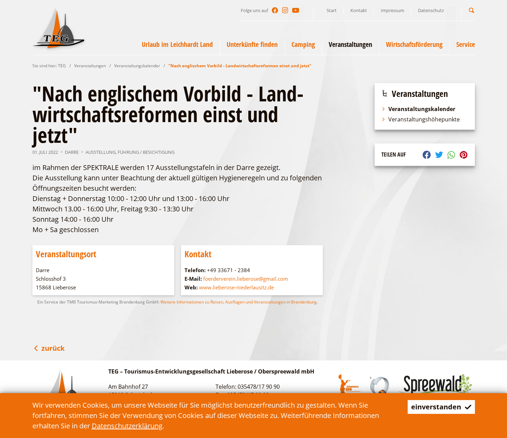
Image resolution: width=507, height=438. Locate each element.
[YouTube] (295, 10)
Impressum (392, 10)
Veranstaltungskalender (137, 66)
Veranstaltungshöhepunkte (424, 119)
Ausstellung (101, 152)
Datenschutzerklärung (127, 425)
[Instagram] (285, 10)
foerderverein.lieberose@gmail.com (245, 278)
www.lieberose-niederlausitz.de (236, 287)
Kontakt (358, 10)
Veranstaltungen (90, 66)
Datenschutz (431, 10)
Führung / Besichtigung (146, 152)
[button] (471, 10)
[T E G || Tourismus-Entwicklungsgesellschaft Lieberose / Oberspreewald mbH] (58, 27)
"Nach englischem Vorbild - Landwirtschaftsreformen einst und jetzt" (239, 66)
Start (332, 10)
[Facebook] (274, 10)
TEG (62, 66)
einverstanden (436, 406)
